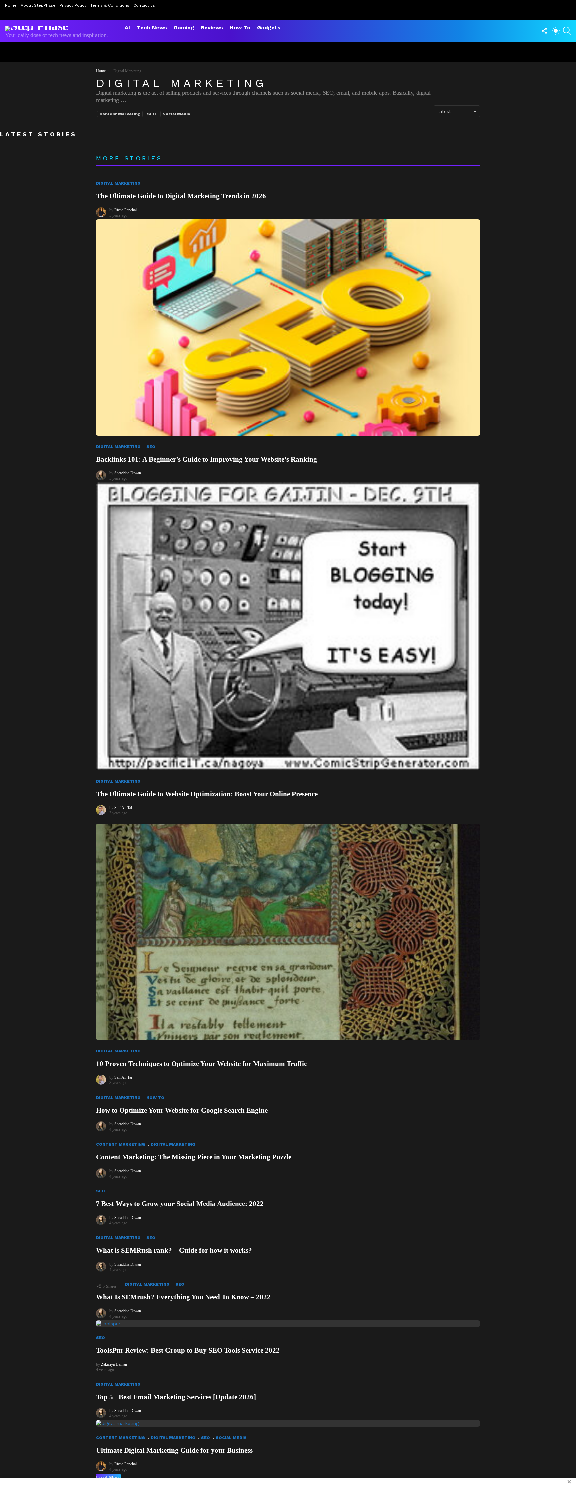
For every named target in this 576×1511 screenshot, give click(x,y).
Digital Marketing (118, 183)
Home (11, 5)
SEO (151, 114)
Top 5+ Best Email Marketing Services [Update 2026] (176, 1397)
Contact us (144, 5)
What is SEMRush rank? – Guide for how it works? (174, 1250)
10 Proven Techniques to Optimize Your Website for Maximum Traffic (201, 1064)
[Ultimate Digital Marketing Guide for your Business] (288, 1423)
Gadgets (268, 27)
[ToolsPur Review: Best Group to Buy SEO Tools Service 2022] (288, 1323)
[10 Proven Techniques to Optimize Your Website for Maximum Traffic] (288, 932)
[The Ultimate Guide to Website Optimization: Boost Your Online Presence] (288, 626)
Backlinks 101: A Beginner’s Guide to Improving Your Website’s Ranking (206, 459)
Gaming (184, 27)
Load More (108, 1477)
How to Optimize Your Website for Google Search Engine (182, 1110)
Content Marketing (119, 114)
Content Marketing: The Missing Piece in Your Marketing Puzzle (193, 1157)
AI (127, 27)
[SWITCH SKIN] (556, 30)
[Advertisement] (288, 1494)
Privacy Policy (73, 5)
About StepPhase (38, 5)
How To (240, 27)
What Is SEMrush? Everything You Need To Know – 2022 (183, 1297)
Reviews (212, 27)
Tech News (152, 27)
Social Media (176, 114)
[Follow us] (544, 30)
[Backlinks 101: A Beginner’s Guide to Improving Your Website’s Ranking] (288, 327)
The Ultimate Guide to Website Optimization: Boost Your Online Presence (207, 794)
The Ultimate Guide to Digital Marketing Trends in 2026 (181, 196)
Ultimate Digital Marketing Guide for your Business (174, 1450)
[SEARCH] (567, 30)
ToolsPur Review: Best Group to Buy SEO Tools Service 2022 (188, 1350)
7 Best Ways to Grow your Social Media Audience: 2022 (180, 1204)
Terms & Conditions (109, 5)
